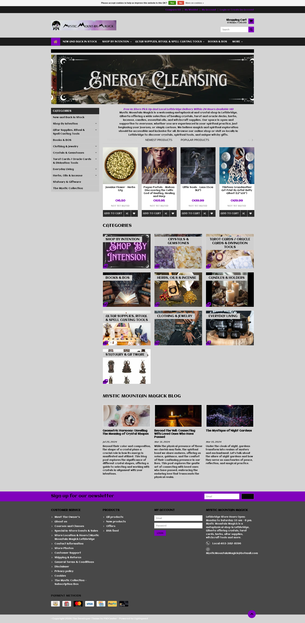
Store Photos (64, 548)
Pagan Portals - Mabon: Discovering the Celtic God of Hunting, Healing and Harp (159, 192)
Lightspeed (141, 619)
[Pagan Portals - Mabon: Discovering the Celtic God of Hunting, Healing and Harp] (159, 165)
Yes (172, 3)
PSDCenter (110, 619)
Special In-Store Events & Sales (76, 530)
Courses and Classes (69, 526)
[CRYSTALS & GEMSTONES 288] (178, 235)
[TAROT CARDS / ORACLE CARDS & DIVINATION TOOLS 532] (230, 235)
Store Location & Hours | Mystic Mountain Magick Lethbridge (77, 537)
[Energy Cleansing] (152, 79)
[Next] (251, 80)
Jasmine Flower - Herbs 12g (120, 189)
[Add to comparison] (127, 213)
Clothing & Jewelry (65, 146)
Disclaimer (62, 566)
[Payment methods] (55, 604)
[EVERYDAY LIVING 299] (230, 312)
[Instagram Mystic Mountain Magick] (164, 25)
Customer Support (68, 553)
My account (209, 10)
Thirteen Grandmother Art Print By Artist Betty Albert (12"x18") (237, 190)
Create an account (242, 10)
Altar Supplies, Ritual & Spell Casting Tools (168, 41)
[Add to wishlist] (134, 213)
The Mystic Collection (68, 188)
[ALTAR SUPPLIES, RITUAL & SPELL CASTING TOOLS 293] (127, 312)
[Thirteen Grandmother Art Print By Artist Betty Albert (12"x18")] (236, 165)
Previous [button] (248, 140)
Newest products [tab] (158, 139)
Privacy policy (64, 571)
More (236, 41)
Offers (110, 526)
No (180, 3)
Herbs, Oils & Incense (67, 175)
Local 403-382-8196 (226, 543)
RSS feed (112, 530)
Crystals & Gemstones (68, 152)
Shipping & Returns (68, 557)
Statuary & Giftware (67, 182)
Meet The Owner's (67, 517)
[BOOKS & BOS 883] (127, 274)
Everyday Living (63, 169)
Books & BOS (217, 41)
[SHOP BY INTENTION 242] (127, 235)
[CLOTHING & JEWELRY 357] (178, 312)
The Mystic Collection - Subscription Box (70, 582)
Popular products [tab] (195, 139)
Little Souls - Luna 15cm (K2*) (198, 189)
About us (61, 521)
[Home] (55, 42)
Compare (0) (173, 10)
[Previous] (54, 80)
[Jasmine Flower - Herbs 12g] (120, 165)
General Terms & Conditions (74, 562)
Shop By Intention (115, 41)
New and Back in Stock (80, 41)
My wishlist (191, 10)
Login (223, 10)
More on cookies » (195, 3)
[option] (120, 183)
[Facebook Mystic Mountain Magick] (158, 25)
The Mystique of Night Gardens (229, 430)
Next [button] (252, 140)
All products (114, 517)
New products (116, 521)
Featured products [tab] (122, 139)
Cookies (60, 575)
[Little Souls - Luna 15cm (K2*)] (198, 165)
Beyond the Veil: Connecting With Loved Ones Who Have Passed (174, 434)
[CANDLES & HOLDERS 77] (230, 274)
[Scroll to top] (252, 614)
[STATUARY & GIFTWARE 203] (127, 351)
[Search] (251, 29)
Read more (124, 474)
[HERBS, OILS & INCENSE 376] (178, 274)
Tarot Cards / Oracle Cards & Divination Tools (72, 161)
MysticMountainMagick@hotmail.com (232, 553)
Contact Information (69, 543)
